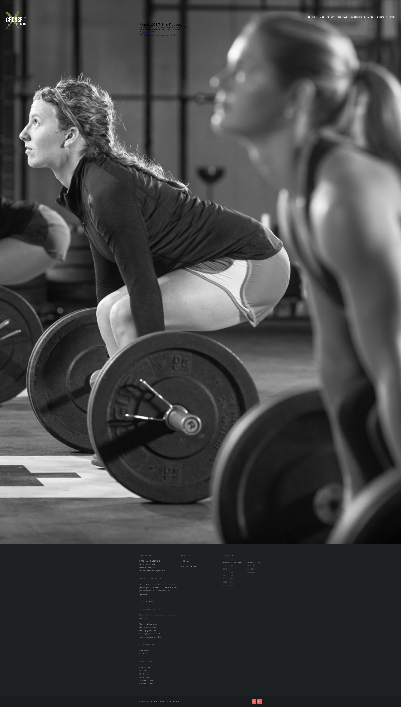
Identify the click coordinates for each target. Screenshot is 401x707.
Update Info (143, 654)
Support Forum (163, 587)
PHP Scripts (143, 674)
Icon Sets (142, 671)
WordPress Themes (146, 684)
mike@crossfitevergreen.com (154, 571)
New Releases (144, 651)
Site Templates (144, 677)
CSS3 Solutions (144, 667)
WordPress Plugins (146, 680)
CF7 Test (185, 561)
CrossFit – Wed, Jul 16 (190, 566)
